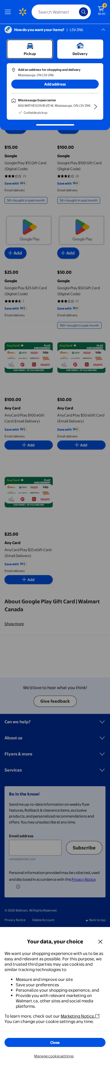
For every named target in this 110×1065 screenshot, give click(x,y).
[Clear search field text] (76, 12)
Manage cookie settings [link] (54, 1056)
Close (55, 1042)
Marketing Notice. (78, 1016)
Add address (55, 84)
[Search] (83, 11)
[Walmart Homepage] (22, 11)
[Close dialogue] (100, 941)
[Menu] (9, 11)
